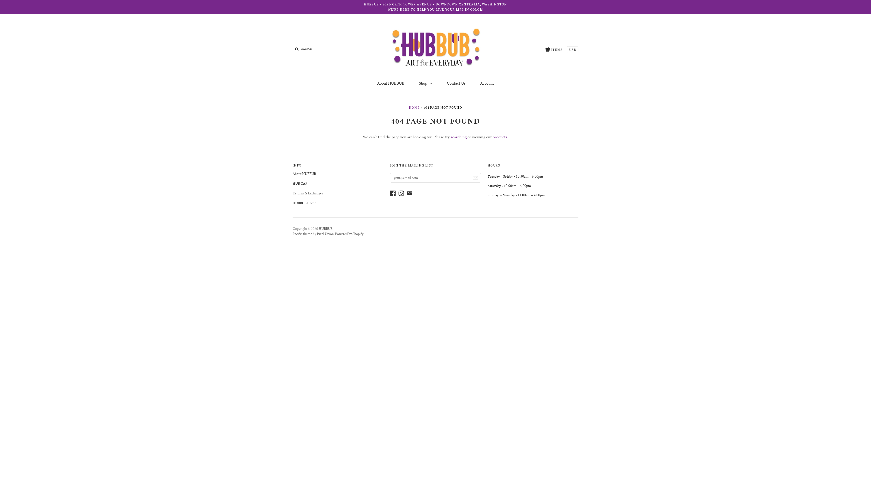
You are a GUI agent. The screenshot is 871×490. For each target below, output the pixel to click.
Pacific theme (302, 234)
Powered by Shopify (349, 234)
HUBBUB (326, 229)
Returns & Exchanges (308, 193)
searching (459, 137)
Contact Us (456, 84)
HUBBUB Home (304, 203)
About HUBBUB (390, 84)
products (500, 137)
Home (414, 107)
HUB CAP (300, 184)
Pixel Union (325, 234)
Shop (423, 84)
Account (487, 84)
